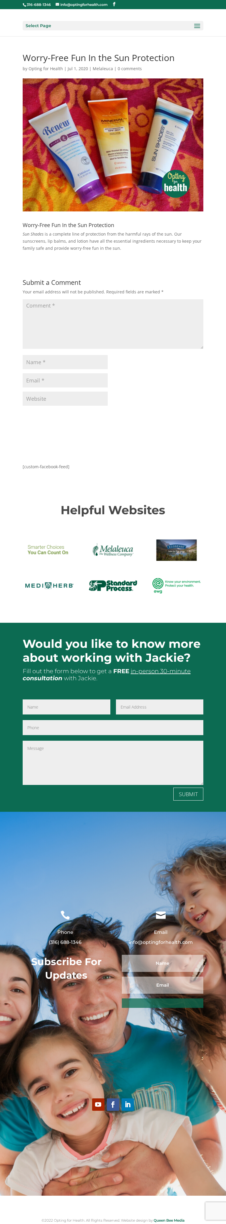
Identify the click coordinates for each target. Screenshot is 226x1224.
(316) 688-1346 (65, 942)
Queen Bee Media (169, 1220)
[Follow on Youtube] (98, 1104)
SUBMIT (188, 794)
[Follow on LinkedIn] (128, 1104)
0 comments (130, 68)
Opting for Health (46, 68)
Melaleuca (103, 68)
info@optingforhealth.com (161, 942)
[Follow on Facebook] (113, 1104)
